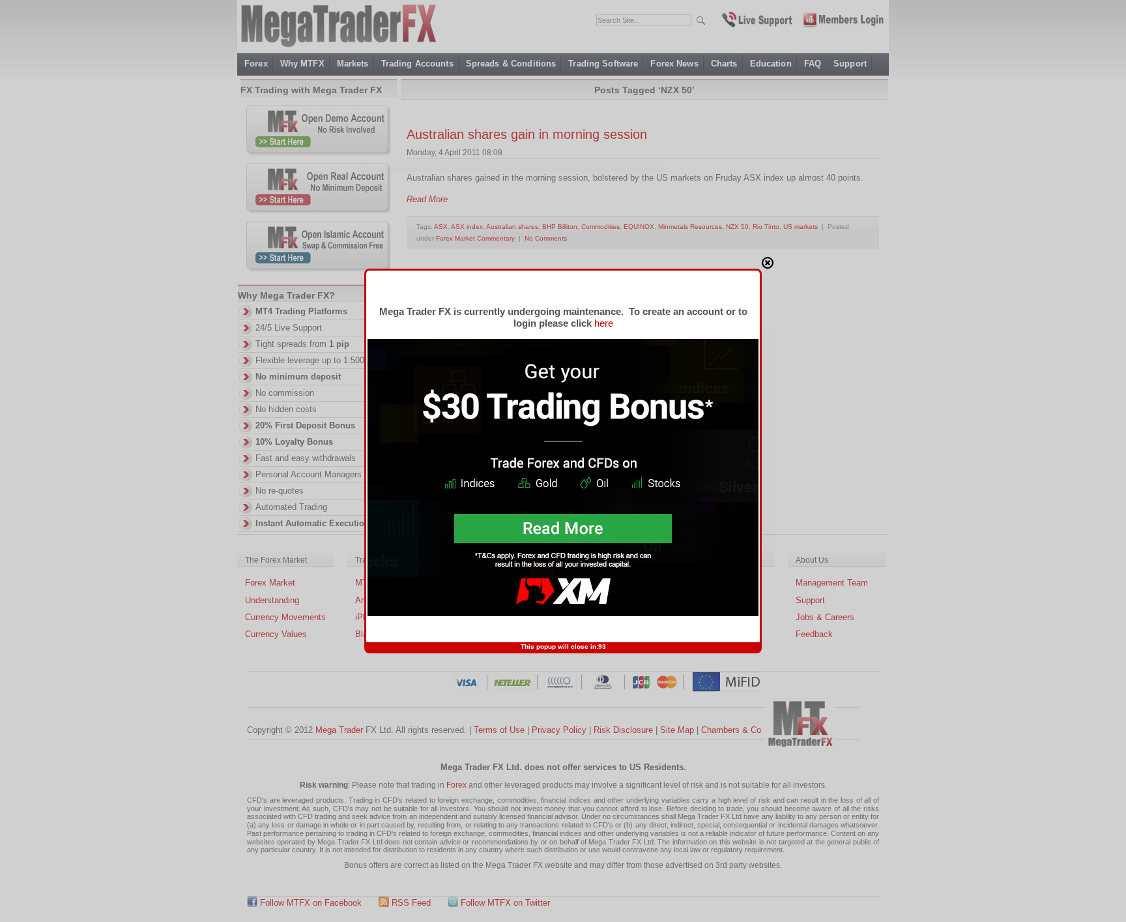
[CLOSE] (767, 262)
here (603, 323)
